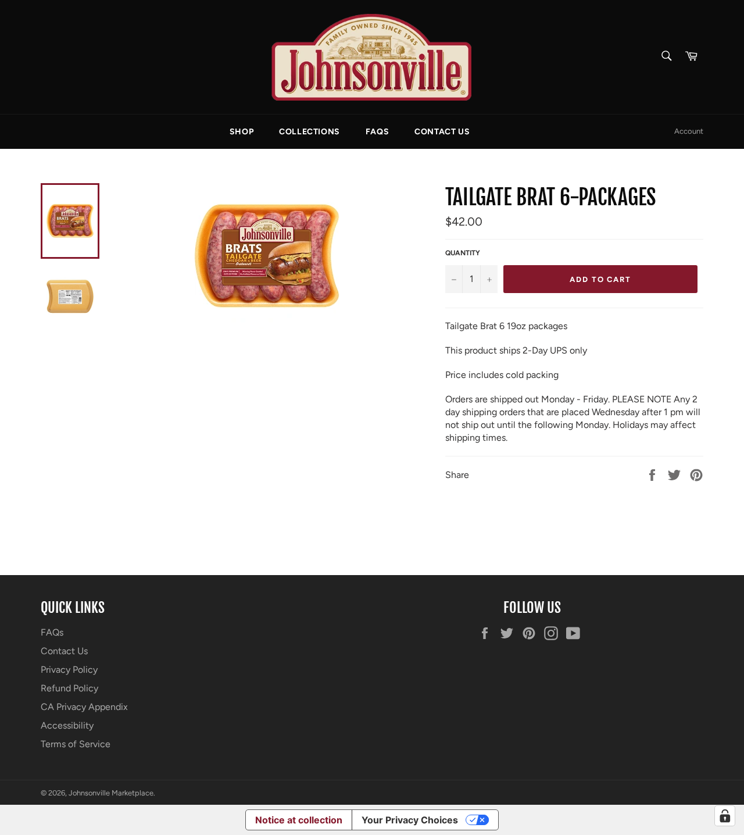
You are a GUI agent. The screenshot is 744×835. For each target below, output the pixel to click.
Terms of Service (75, 744)
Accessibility (67, 725)
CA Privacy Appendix (84, 706)
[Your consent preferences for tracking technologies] (725, 816)
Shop (241, 132)
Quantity (462, 253)
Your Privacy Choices (410, 820)
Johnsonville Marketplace (111, 792)
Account (688, 131)
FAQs (377, 132)
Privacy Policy (69, 669)
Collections (309, 132)
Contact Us (442, 132)
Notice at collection (298, 820)
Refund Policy (69, 688)
